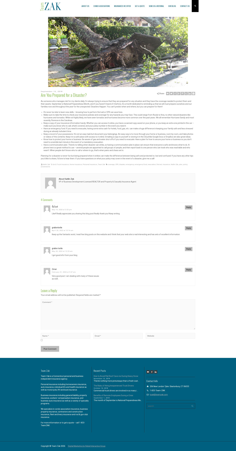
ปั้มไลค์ (55, 207)
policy (185, 164)
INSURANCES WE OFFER (122, 6)
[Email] (167, 93)
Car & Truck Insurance (61, 164)
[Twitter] (171, 93)
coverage (111, 164)
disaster (122, 164)
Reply (188, 207)
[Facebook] (175, 93)
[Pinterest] (182, 93)
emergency (130, 164)
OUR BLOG (172, 6)
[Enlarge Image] (118, 52)
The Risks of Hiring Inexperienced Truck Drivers (114, 386)
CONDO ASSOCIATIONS (101, 6)
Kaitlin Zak (46, 164)
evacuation (152, 164)
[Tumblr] (186, 93)
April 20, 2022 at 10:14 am (62, 230)
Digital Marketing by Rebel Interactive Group (86, 446)
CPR (116, 164)
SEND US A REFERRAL (156, 6)
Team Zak (101, 164)
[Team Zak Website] (51, 6)
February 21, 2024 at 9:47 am (64, 272)
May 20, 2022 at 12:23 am (62, 251)
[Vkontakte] (193, 93)
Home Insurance (76, 164)
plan (180, 164)
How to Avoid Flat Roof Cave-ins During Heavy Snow (116, 376)
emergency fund (141, 164)
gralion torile (57, 248)
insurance (166, 164)
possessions (45, 167)
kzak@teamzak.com (159, 394)
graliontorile (57, 227)
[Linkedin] (189, 93)
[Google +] (178, 93)
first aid (159, 164)
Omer (54, 269)
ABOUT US (85, 6)
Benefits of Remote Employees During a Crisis (113, 395)
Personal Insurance (90, 164)
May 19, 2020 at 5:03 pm (62, 210)
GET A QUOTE (140, 6)
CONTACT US (185, 6)
